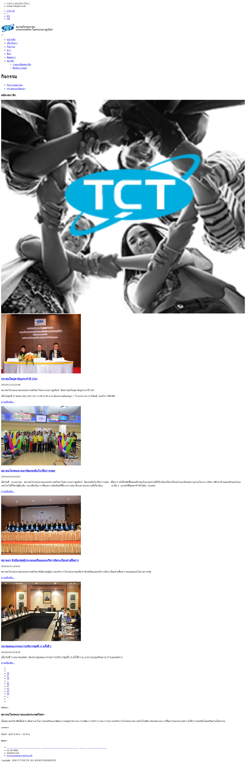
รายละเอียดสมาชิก (22, 64)
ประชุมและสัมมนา (16, 88)
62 (8, 688)
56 (8, 673)
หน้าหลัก (11, 39)
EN (8, 16)
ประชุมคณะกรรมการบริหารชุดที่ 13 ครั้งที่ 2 (26, 646)
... (8, 681)
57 (8, 676)
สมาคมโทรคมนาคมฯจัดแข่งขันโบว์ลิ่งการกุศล (28, 470)
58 (8, 678)
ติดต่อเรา (11, 57)
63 (8, 691)
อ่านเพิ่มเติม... (8, 402)
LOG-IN (11, 11)
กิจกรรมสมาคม (14, 85)
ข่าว (9, 50)
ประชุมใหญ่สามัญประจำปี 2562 (19, 378)
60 (8, 683)
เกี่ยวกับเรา (12, 43)
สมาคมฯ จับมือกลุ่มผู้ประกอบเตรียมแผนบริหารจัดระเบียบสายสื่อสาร (40, 560)
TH (8, 18)
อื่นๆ (9, 54)
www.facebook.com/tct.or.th (19, 755)
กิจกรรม (11, 46)
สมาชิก (10, 61)
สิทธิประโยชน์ (20, 68)
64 (8, 694)
